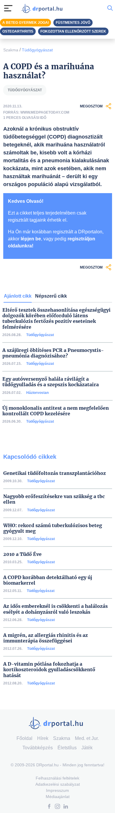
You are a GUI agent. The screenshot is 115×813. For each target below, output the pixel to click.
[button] (49, 807)
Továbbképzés (37, 747)
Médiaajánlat (58, 796)
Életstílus (67, 747)
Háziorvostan (37, 393)
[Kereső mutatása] (110, 8)
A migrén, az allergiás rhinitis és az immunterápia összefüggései (45, 638)
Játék (87, 747)
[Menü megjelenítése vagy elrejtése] (8, 8)
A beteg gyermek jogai (25, 23)
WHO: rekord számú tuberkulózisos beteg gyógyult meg (52, 528)
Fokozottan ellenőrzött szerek (73, 31)
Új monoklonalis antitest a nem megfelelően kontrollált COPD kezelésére (55, 410)
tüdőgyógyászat (25, 90)
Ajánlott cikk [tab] (18, 296)
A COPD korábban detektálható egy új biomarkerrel (47, 580)
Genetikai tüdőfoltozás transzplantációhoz (54, 473)
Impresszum (57, 790)
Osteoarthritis (17, 31)
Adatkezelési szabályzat (57, 784)
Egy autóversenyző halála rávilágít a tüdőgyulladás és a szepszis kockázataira (50, 381)
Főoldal (24, 738)
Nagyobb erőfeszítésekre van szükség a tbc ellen (54, 499)
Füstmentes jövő (73, 23)
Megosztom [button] (91, 106)
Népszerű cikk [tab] (51, 296)
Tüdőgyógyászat (37, 50)
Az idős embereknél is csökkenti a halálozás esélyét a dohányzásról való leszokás (55, 609)
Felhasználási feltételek (57, 778)
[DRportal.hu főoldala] (43, 8)
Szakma (10, 50)
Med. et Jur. (87, 738)
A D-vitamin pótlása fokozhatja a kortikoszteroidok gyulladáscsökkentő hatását (49, 669)
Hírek (42, 738)
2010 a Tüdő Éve (22, 554)
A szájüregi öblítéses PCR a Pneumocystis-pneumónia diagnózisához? (53, 353)
